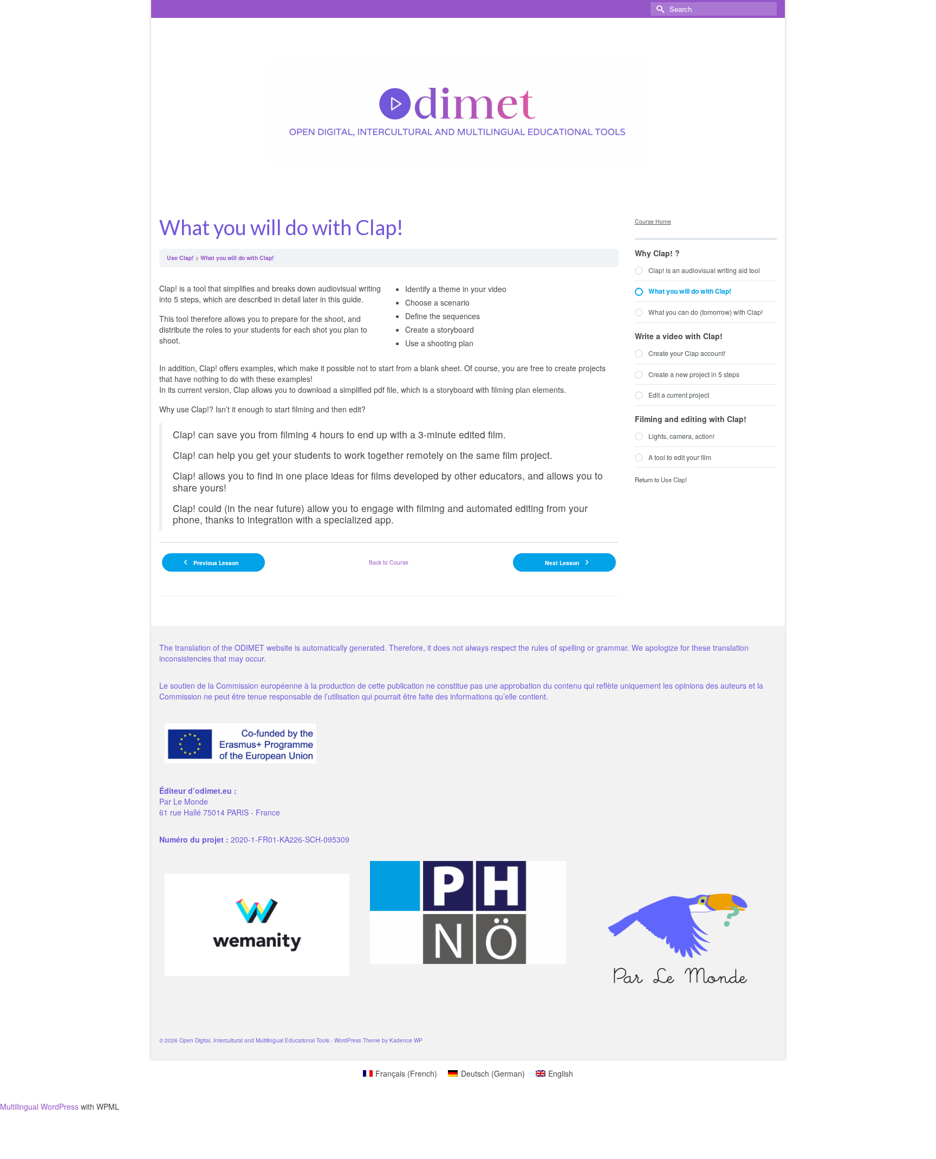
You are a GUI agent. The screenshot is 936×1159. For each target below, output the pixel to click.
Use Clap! (180, 258)
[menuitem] (400, 1073)
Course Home (653, 221)
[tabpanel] (389, 403)
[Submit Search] (659, 9)
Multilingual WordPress (39, 1106)
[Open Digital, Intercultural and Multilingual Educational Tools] (457, 112)
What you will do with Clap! (237, 258)
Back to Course (388, 562)
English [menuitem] (560, 1073)
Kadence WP (405, 1040)
